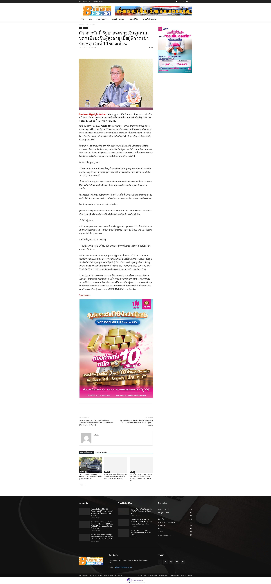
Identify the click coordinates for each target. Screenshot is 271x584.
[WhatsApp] (108, 52)
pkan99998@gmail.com (123, 567)
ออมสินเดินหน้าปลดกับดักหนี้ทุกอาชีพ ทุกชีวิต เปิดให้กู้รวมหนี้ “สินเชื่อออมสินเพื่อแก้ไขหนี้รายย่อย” (102, 537)
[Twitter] (180, 1)
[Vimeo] (183, 1)
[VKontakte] (187, 1)
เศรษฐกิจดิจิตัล (133, 19)
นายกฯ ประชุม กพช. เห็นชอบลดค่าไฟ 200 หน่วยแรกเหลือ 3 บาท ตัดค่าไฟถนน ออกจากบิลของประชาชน (115, 476)
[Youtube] (190, 1)
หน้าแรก (83, 19)
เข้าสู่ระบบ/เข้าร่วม (98, 1)
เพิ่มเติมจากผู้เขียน (101, 452)
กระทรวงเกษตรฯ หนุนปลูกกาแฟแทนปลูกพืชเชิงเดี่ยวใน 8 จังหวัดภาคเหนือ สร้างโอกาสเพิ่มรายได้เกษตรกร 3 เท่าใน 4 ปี (96, 423)
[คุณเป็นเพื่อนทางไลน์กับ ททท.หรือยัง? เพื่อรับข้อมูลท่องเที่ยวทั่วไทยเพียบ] (123, 511)
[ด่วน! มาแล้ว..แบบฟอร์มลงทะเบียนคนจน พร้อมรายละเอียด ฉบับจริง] (123, 533)
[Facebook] (176, 1)
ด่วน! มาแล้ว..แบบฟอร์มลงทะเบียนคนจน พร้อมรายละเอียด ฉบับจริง (141, 533)
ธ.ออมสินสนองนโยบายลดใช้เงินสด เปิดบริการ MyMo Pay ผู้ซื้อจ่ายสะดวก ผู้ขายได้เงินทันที (141, 522)
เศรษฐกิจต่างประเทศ (149, 19)
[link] (92, 114)
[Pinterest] (103, 52)
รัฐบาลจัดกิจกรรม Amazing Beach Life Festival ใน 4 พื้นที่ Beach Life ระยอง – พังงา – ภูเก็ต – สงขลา (136, 423)
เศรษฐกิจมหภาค (101, 19)
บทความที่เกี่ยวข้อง (86, 452)
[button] (189, 19)
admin (83, 48)
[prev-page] (80, 485)
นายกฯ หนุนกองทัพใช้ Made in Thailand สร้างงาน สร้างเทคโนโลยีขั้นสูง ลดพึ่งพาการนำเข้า (90, 476)
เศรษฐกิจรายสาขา (118, 19)
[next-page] (83, 485)
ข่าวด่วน (85, 28)
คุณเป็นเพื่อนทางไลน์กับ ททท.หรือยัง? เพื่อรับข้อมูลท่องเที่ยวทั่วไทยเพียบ (141, 511)
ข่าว (90, 19)
